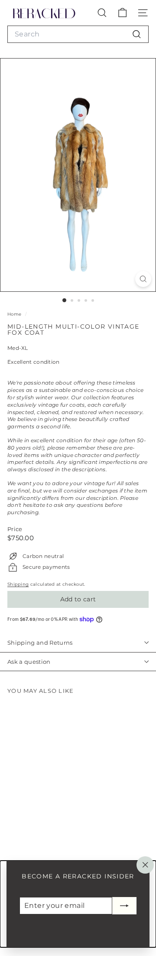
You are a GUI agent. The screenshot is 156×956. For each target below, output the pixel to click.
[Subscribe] (124, 905)
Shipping (18, 584)
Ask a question (29, 661)
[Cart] (122, 13)
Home (15, 314)
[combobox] (78, 34)
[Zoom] (143, 279)
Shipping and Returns (40, 642)
